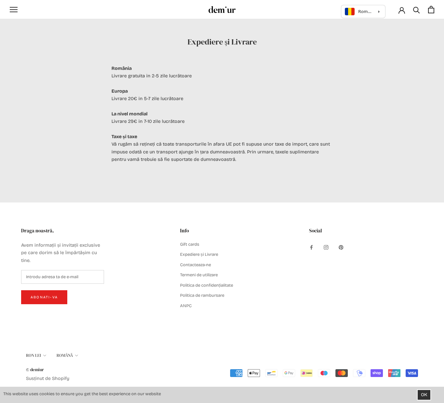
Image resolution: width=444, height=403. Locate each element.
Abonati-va (44, 297)
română (65, 355)
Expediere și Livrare (199, 254)
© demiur (35, 369)
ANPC (186, 305)
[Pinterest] (341, 247)
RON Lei (33, 355)
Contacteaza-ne (195, 264)
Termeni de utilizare (199, 275)
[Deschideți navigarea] (14, 9)
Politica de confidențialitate (206, 285)
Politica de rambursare (202, 295)
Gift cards (189, 244)
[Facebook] (311, 247)
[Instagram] (326, 247)
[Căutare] (416, 9)
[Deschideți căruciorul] (431, 9)
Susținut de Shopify (47, 378)
